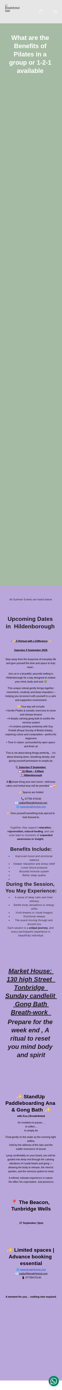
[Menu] (55, 11)
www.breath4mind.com (33, 806)
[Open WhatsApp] (54, 1381)
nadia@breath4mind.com (33, 802)
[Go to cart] (41, 11)
